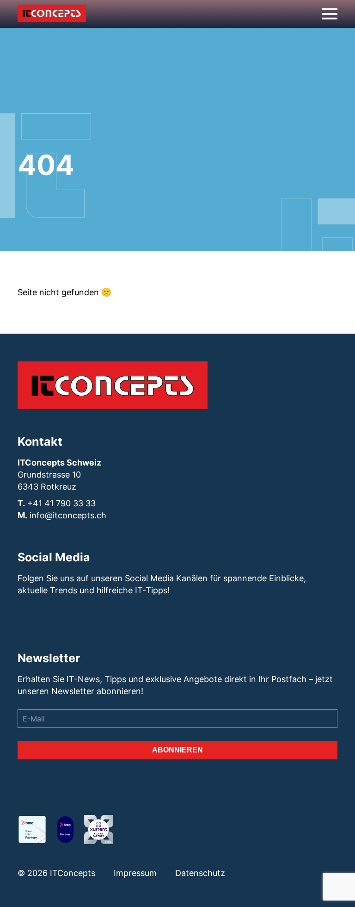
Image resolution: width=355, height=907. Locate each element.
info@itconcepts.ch (68, 515)
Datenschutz (200, 873)
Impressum (135, 873)
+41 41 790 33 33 (61, 503)
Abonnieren (177, 750)
